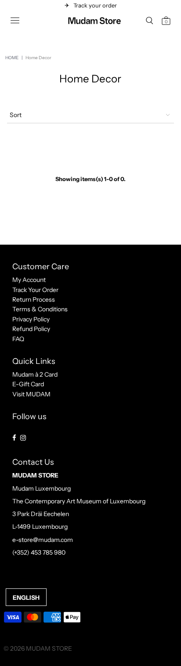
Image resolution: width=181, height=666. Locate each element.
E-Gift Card (28, 384)
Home (11, 58)
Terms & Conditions (40, 309)
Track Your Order (35, 290)
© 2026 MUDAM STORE (38, 648)
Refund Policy (31, 329)
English (26, 598)
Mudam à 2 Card (35, 374)
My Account (29, 280)
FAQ (18, 339)
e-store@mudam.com (42, 540)
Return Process (33, 299)
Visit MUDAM (31, 394)
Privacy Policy (31, 319)
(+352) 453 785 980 (38, 552)
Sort (16, 115)
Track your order (94, 5)
